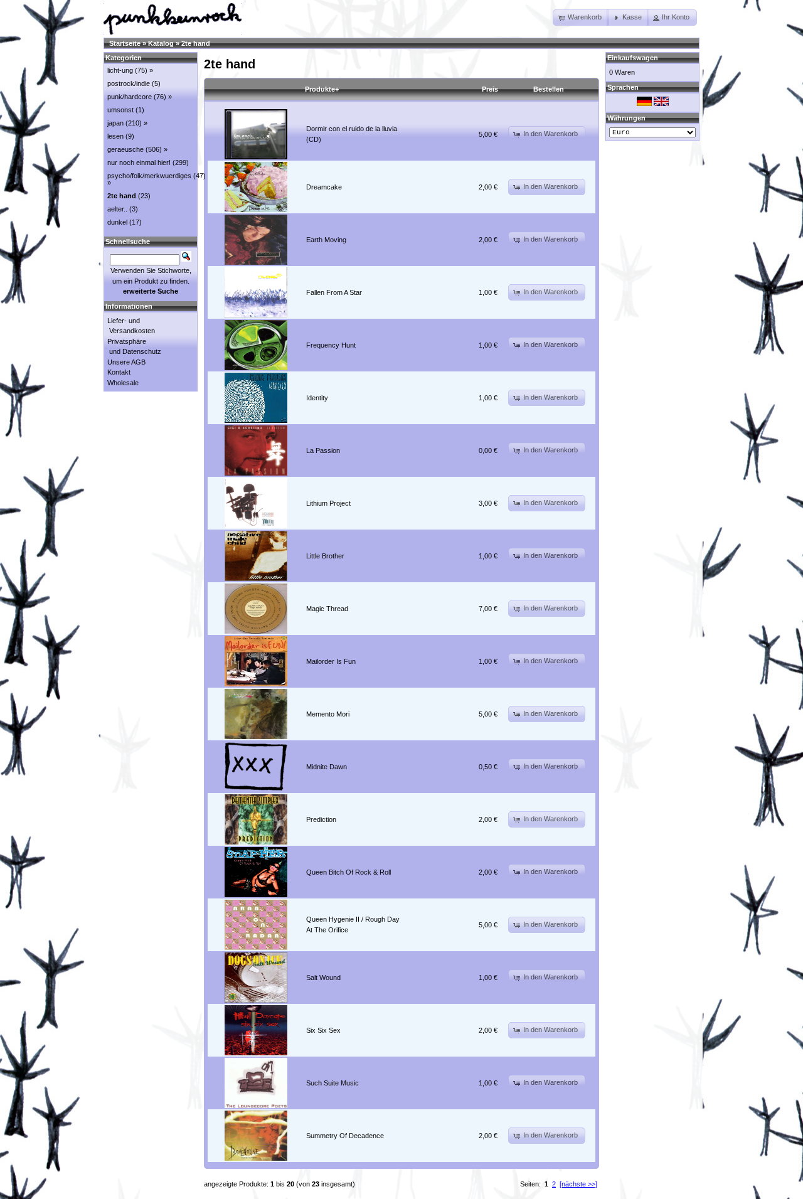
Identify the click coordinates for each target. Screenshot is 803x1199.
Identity (317, 398)
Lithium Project (328, 503)
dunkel (117, 222)
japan (115, 123)
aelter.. (117, 209)
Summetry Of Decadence (345, 1135)
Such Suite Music (332, 1083)
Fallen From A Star (334, 292)
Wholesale (123, 382)
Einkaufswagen (632, 57)
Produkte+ (322, 89)
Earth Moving (326, 239)
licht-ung (120, 70)
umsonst (120, 110)
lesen (115, 136)
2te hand (195, 43)
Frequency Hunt (331, 345)
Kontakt (118, 372)
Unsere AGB (126, 362)
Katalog (161, 43)
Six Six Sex (323, 1030)
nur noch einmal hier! (139, 162)
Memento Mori (327, 714)
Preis (490, 89)
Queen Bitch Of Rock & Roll (348, 872)
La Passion (323, 450)
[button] (581, 17)
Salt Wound (323, 977)
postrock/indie (128, 83)
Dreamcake (324, 187)
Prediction (321, 819)
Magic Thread (327, 608)
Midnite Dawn (326, 766)
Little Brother (325, 556)
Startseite (125, 43)
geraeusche (125, 149)
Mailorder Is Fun (331, 661)
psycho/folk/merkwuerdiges (149, 175)
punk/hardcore (129, 96)
